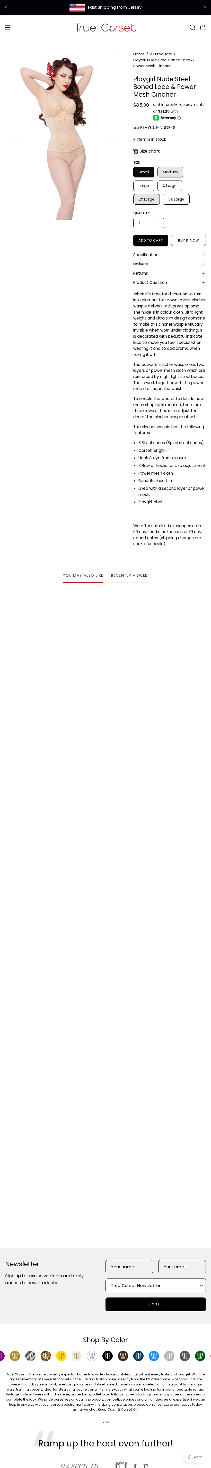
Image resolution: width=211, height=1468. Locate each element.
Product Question (150, 282)
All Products (161, 54)
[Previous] (6, 7)
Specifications (147, 254)
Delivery (140, 264)
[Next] (205, 7)
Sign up (155, 1304)
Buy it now (188, 240)
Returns (140, 273)
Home (139, 54)
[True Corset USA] (105, 27)
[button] (192, 27)
